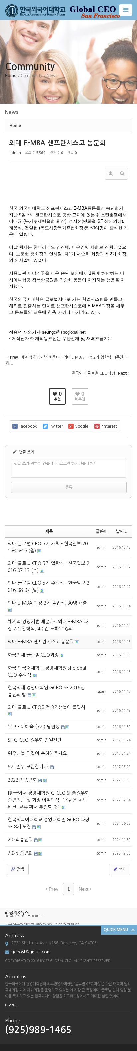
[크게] (110, 173)
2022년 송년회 (23, 780)
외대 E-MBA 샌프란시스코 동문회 (57, 143)
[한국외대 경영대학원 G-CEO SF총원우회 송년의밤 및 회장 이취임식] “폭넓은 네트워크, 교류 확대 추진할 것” (48, 800)
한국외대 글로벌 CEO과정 (34, 655)
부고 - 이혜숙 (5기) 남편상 (34, 726)
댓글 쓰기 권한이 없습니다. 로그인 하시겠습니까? (54, 464)
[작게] (122, 173)
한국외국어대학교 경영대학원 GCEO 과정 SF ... (44, 923)
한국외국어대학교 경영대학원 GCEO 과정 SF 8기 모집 (48, 823)
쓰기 (121, 869)
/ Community (30, 76)
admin (15, 153)
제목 (49, 531)
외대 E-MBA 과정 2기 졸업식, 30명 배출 (47, 603)
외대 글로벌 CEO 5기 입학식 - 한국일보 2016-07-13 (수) (48, 567)
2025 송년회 (21, 853)
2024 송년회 (21, 839)
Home (10, 76)
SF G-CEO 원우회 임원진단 (35, 740)
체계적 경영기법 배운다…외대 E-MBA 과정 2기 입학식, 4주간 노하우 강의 (48, 625)
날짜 (120, 531)
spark (102, 691)
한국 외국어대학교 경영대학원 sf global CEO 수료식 (47, 671)
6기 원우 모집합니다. (29, 766)
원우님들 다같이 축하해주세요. (38, 753)
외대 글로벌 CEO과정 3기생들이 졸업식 (46, 707)
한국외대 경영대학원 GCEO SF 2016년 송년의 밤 (46, 691)
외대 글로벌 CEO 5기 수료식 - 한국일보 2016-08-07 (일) (48, 587)
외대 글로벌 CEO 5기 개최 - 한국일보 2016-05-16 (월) (48, 547)
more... (11, 1004)
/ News (50, 76)
